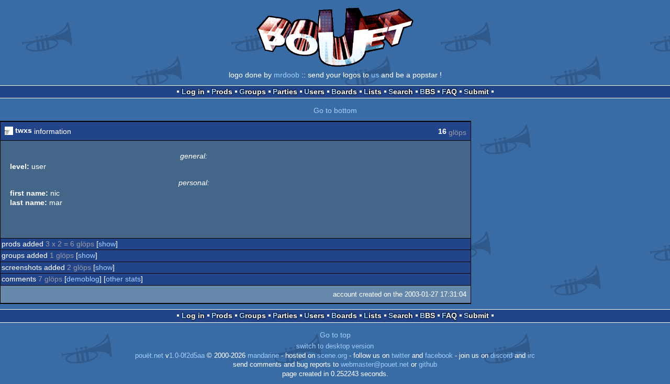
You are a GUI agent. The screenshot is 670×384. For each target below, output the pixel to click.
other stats (123, 279)
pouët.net (149, 355)
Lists (373, 91)
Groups (252, 91)
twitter (401, 355)
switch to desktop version (335, 346)
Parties (285, 91)
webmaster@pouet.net (375, 364)
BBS (427, 91)
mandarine (263, 355)
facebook (439, 355)
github (428, 364)
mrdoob (286, 75)
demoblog (82, 279)
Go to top (335, 335)
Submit (476, 91)
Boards (344, 91)
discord (501, 355)
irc (531, 355)
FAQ (449, 91)
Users (314, 91)
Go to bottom (335, 110)
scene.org (332, 355)
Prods (221, 91)
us (375, 75)
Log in (193, 91)
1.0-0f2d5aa (187, 355)
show (107, 244)
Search (400, 91)
